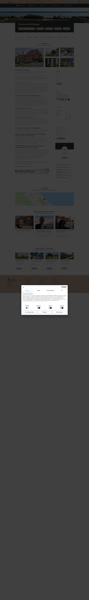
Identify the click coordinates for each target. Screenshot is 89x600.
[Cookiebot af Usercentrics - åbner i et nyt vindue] (62, 287)
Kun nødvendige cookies (29, 312)
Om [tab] (62, 290)
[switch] (38, 308)
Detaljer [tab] (38, 290)
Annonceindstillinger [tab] (50, 290)
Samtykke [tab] (27, 290)
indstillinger (63, 299)
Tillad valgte (44, 312)
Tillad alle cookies (59, 312)
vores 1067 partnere (28, 295)
